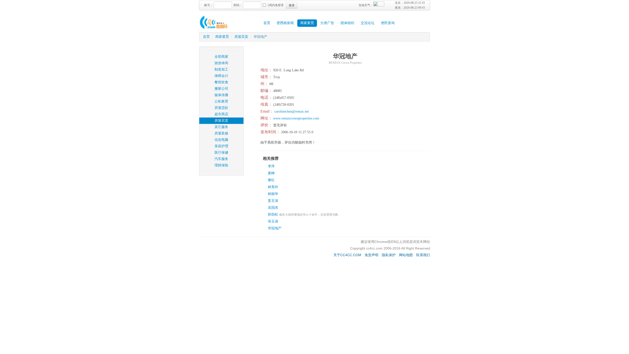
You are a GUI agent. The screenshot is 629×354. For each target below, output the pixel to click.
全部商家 (221, 57)
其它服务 (221, 127)
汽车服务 (221, 159)
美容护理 (221, 146)
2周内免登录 (276, 5)
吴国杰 (273, 207)
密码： (237, 5)
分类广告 (327, 23)
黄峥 (271, 173)
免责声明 (371, 255)
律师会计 (221, 76)
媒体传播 (221, 95)
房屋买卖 (241, 37)
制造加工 (221, 69)
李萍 (271, 166)
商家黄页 (307, 23)
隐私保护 (389, 255)
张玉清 (273, 221)
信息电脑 (221, 140)
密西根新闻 (285, 23)
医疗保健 (221, 152)
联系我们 (423, 255)
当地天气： (365, 5)
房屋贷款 (221, 108)
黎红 (271, 180)
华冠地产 (275, 228)
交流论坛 (367, 23)
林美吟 (273, 187)
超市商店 (221, 114)
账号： (208, 5)
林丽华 (273, 194)
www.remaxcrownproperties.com (296, 118)
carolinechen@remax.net (291, 111)
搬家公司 (221, 88)
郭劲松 (273, 214)
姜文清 (273, 201)
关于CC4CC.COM (347, 255)
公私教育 (221, 101)
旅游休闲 (221, 63)
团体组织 (347, 23)
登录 (292, 5)
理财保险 (221, 165)
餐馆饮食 (221, 82)
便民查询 (388, 23)
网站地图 (406, 255)
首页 (266, 23)
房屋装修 (221, 133)
